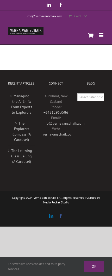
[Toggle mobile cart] (91, 35)
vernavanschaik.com (58, 134)
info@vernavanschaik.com (63, 123)
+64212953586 (55, 112)
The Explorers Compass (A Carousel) (22, 131)
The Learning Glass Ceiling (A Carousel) (21, 156)
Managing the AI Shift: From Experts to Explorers (21, 104)
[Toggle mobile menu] (101, 35)
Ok (94, 266)
